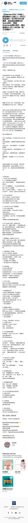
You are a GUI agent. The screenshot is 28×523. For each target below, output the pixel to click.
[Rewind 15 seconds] (4, 45)
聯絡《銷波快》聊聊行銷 (9, 415)
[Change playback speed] (10, 45)
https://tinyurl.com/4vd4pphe (10, 426)
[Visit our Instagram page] (12, 513)
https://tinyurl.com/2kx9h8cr (16, 432)
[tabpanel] (14, 247)
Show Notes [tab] (6, 50)
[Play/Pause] (5, 40)
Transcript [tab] (15, 50)
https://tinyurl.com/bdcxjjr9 (10, 430)
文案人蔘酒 (17, 471)
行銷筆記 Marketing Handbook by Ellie (7, 489)
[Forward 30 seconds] (7, 45)
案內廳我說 (5, 471)
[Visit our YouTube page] (16, 513)
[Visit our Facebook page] (8, 513)
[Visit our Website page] (19, 513)
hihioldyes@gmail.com (8, 437)
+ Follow (23, 3)
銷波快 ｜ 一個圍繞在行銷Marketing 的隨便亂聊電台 (12, 3)
